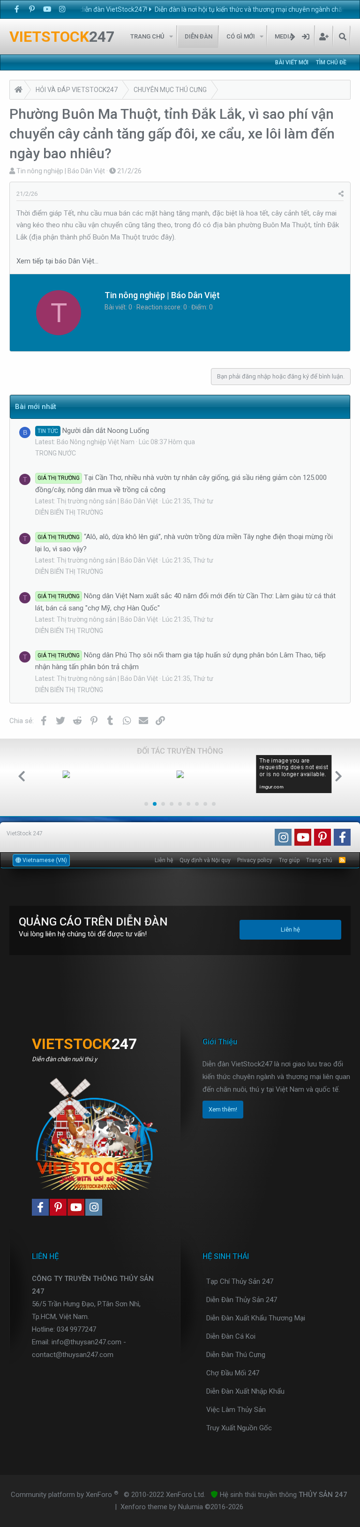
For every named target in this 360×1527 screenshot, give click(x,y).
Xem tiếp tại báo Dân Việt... (57, 261)
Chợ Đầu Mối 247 (232, 1373)
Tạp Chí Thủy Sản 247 (239, 1281)
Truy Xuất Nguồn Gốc (239, 1428)
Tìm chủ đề (331, 62)
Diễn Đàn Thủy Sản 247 (241, 1300)
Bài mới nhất (35, 406)
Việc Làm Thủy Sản (236, 1409)
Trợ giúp (289, 860)
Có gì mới (240, 36)
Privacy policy (254, 860)
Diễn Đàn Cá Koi (230, 1336)
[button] (171, 36)
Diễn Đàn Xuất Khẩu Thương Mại (255, 1318)
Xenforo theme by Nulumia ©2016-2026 (181, 1507)
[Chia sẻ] (341, 194)
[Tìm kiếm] (342, 36)
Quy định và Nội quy (205, 860)
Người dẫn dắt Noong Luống (93, 430)
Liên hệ (164, 860)
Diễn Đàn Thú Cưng (235, 1354)
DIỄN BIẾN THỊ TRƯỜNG (69, 512)
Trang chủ (147, 36)
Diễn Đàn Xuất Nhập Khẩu (245, 1391)
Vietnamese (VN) (44, 860)
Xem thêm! (223, 1109)
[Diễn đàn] (18, 90)
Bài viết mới (291, 62)
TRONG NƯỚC (55, 453)
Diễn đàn (198, 36)
